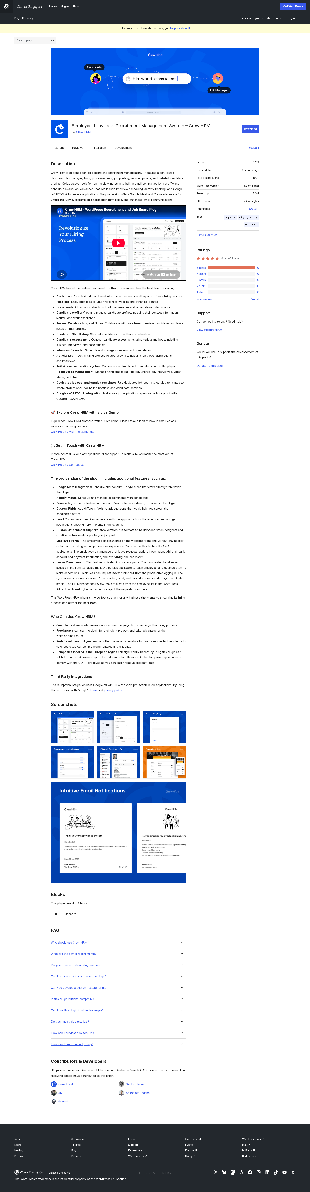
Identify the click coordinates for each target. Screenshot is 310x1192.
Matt (246, 1144)
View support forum (209, 330)
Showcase (77, 1139)
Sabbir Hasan (135, 1084)
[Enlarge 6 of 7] (181, 751)
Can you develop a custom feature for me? (79, 987)
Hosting (19, 1150)
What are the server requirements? (73, 954)
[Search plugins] (52, 40)
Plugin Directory (23, 18)
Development (123, 147)
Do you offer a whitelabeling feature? (75, 965)
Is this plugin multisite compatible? (73, 999)
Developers (135, 1150)
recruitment (251, 224)
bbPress (248, 1150)
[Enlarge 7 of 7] (181, 786)
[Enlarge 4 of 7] (89, 751)
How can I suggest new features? (73, 1033)
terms (93, 690)
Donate (191, 1150)
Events (189, 1144)
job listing (252, 217)
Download (250, 128)
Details (59, 147)
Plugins (75, 1150)
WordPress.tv (137, 1156)
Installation (99, 147)
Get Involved (193, 1139)
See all (254, 299)
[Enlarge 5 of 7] (135, 751)
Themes (76, 1144)
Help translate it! (180, 28)
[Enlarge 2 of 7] (135, 715)
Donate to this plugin (210, 365)
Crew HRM (83, 132)
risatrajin (63, 1101)
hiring (242, 217)
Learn (131, 1139)
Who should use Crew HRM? (70, 942)
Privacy (18, 1156)
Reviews (77, 147)
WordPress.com (253, 1139)
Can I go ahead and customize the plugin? (79, 976)
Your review (204, 299)
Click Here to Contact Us (67, 464)
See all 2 (254, 208)
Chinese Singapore (59, 1172)
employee (230, 217)
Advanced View (207, 234)
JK (60, 1093)
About (18, 1139)
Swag (190, 1156)
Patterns (76, 1156)
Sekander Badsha (138, 1093)
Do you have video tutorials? (70, 1021)
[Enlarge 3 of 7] (181, 715)
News (17, 1144)
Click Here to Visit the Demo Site (73, 431)
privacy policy (113, 690)
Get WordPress (293, 6)
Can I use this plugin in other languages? (77, 1010)
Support (254, 147)
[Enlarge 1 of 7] (89, 715)
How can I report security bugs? (72, 1044)
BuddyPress (251, 1156)
